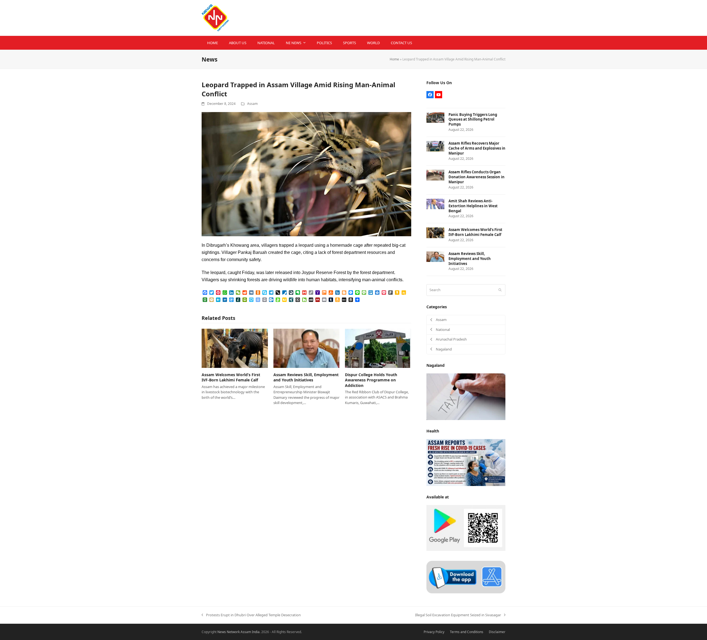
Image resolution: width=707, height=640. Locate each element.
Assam (252, 103)
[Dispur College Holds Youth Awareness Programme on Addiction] (378, 348)
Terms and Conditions (466, 632)
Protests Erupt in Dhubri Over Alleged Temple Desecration (251, 615)
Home (394, 59)
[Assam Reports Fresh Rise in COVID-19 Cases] (465, 462)
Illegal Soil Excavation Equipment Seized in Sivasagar (458, 615)
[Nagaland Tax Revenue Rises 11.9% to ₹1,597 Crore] (465, 396)
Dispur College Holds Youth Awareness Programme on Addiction (371, 380)
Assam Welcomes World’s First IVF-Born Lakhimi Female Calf (231, 377)
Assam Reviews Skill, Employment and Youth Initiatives (306, 377)
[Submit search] (500, 290)
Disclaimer (497, 632)
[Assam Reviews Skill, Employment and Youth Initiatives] (306, 348)
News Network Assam (234, 632)
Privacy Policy (434, 632)
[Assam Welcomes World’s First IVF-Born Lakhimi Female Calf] (235, 348)
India (256, 632)
